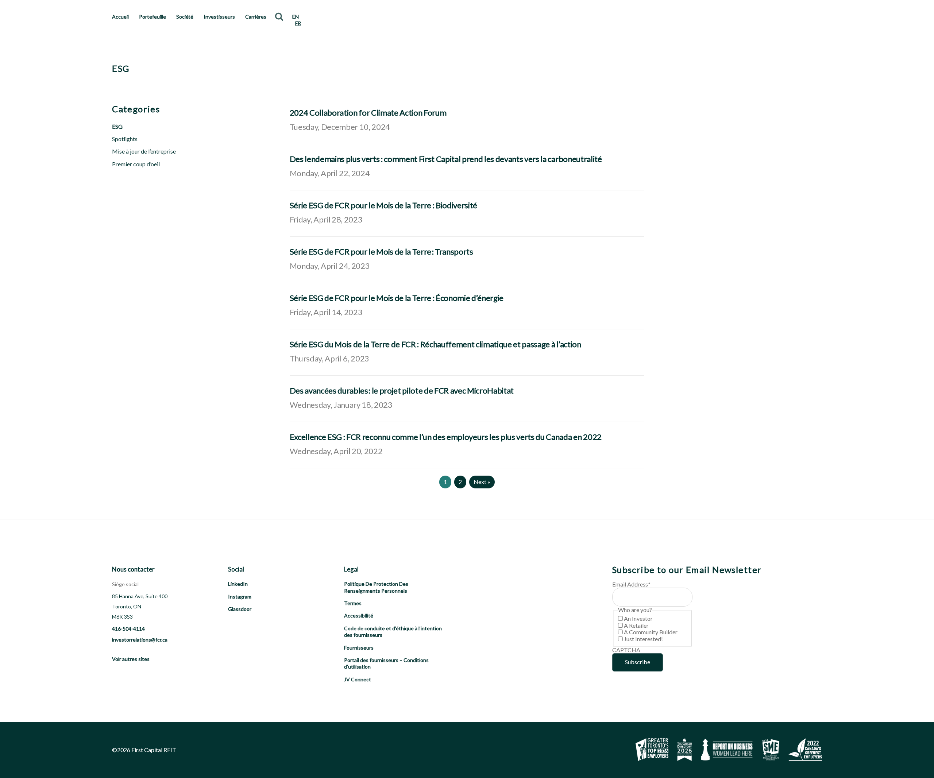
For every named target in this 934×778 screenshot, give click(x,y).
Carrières (255, 16)
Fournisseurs (359, 648)
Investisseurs (219, 16)
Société (185, 16)
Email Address (631, 584)
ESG (117, 126)
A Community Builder (651, 631)
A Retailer (636, 625)
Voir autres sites (131, 659)
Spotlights (125, 138)
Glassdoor (239, 609)
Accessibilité (358, 615)
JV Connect (357, 679)
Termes (353, 603)
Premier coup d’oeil (136, 163)
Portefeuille (152, 16)
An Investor (638, 618)
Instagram (239, 596)
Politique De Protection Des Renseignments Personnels (376, 587)
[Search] (279, 16)
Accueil (120, 16)
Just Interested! (643, 638)
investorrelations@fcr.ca (139, 639)
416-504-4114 (128, 629)
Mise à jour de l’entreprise (144, 151)
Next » (482, 481)
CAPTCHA (626, 649)
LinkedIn (238, 584)
